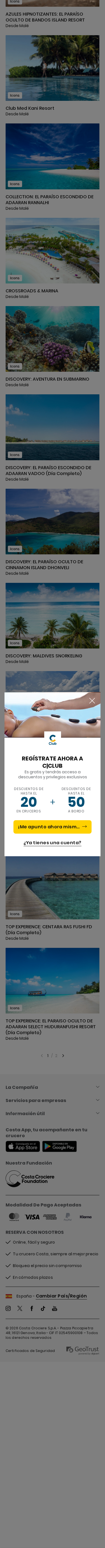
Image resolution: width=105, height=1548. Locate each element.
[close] (92, 701)
